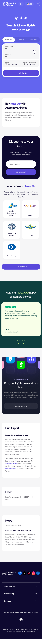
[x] (24, 574)
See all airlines (20, 267)
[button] (21, 4)
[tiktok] (29, 574)
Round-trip (9, 40)
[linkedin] (38, 574)
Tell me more (20, 406)
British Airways (10, 468)
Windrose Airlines (11, 463)
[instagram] (33, 574)
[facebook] (20, 574)
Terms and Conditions (23, 613)
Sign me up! (21, 172)
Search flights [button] (21, 73)
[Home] (9, 4)
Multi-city (33, 40)
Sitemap (35, 613)
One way (21, 40)
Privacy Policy (9, 613)
